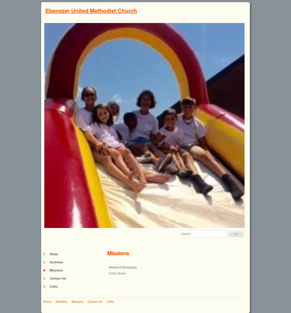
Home (54, 254)
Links (54, 286)
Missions (56, 270)
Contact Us (58, 278)
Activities (56, 262)
